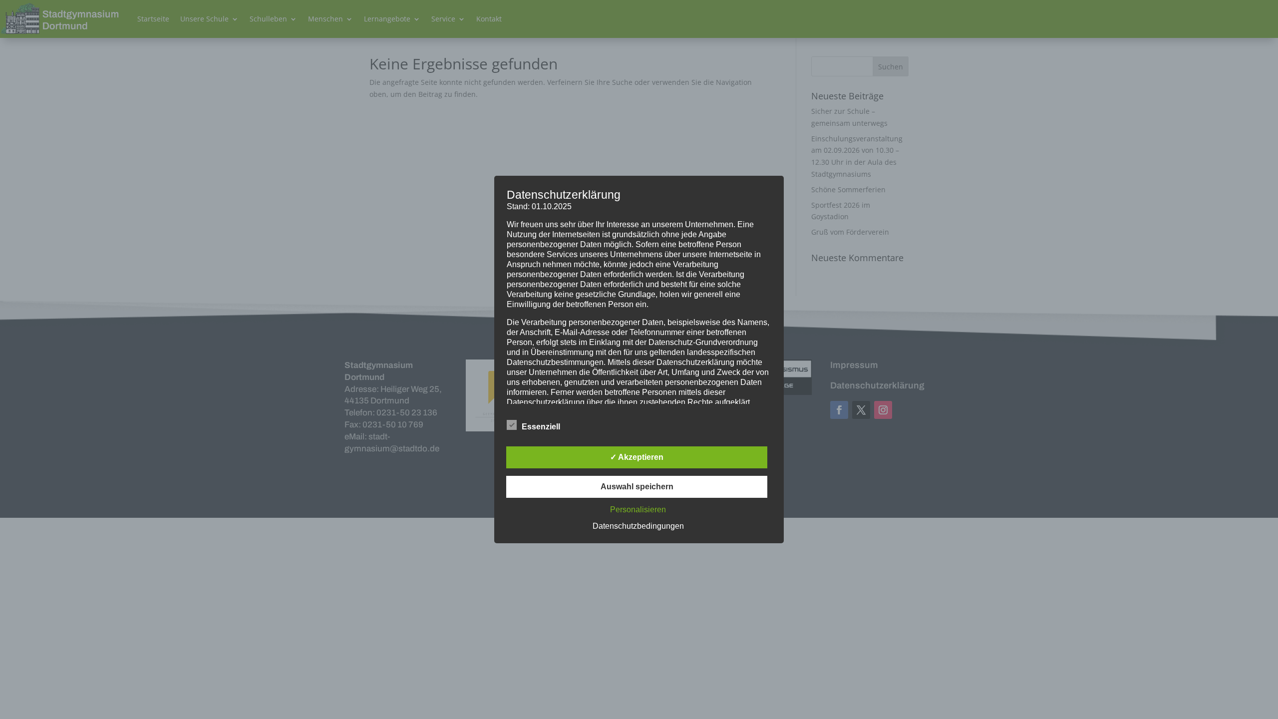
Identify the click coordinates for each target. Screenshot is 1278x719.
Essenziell (541, 426)
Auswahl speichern (637, 486)
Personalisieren (638, 509)
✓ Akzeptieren (636, 457)
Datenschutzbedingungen (638, 526)
